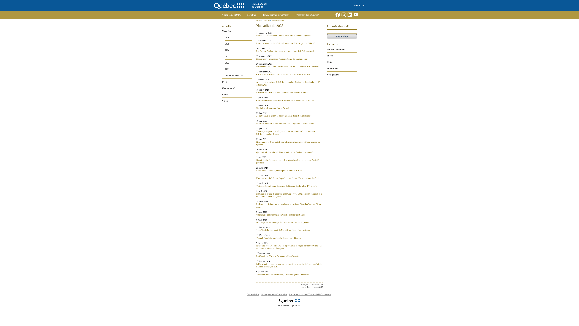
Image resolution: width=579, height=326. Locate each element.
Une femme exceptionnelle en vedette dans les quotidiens (280, 214)
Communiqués (228, 88)
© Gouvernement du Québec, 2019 (289, 306)
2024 (227, 50)
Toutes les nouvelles (234, 75)
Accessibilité (253, 294)
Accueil (258, 20)
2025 (227, 43)
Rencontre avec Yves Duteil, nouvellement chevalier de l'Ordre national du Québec (288, 143)
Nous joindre (359, 5)
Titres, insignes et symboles (276, 14)
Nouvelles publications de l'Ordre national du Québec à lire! (282, 58)
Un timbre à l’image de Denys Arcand (272, 108)
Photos (225, 94)
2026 (227, 37)
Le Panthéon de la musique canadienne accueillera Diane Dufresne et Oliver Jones (288, 205)
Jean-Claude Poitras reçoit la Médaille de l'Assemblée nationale (283, 230)
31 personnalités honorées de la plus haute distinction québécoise (283, 115)
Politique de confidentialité (274, 294)
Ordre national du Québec (259, 5)
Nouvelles (226, 31)
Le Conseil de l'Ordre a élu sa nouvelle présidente (277, 256)
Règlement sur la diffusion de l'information (310, 294)
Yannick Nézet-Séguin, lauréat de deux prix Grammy (279, 238)
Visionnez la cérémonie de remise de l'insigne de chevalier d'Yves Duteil (287, 185)
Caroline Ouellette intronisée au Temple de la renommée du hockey (285, 100)
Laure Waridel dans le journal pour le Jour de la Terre (279, 170)
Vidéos (225, 100)
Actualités (267, 20)
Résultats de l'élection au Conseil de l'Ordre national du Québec (283, 35)
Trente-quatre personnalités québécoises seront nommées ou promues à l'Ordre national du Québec (286, 132)
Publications (332, 68)
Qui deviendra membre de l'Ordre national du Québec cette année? (284, 152)
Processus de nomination (307, 14)
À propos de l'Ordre (231, 14)
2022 (227, 62)
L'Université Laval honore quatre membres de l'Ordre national (283, 92)
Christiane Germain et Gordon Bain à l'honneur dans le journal (283, 74)
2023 (227, 56)
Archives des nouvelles (279, 20)
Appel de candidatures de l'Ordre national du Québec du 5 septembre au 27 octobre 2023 (288, 83)
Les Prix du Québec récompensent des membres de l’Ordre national (285, 51)
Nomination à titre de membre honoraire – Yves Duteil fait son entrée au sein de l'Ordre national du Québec (289, 195)
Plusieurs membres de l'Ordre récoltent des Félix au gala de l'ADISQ (285, 43)
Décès (224, 81)
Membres (251, 14)
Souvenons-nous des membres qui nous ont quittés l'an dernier (282, 274)
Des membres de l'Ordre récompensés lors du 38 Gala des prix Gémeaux (287, 66)
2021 (227, 69)
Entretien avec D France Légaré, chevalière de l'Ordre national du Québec (288, 178)
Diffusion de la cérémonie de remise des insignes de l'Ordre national (285, 123)
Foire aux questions (336, 49)
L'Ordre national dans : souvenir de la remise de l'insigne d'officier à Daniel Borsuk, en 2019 (289, 265)
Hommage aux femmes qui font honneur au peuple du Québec (282, 222)
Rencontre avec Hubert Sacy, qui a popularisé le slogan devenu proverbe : (289, 247)
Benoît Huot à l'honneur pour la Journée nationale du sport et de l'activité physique (287, 161)
